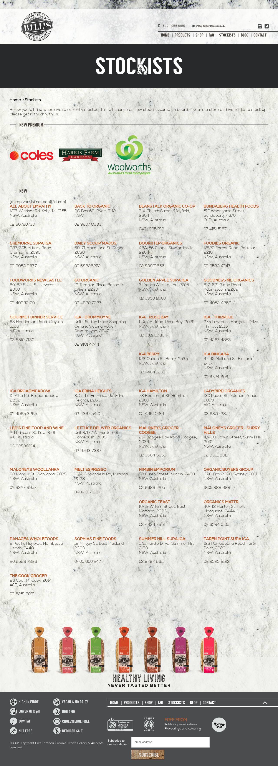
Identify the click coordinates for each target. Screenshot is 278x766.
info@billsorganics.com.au (210, 26)
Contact (260, 35)
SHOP (199, 35)
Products (182, 35)
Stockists (227, 35)
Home (165, 35)
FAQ (211, 35)
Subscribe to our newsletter (117, 742)
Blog (244, 35)
